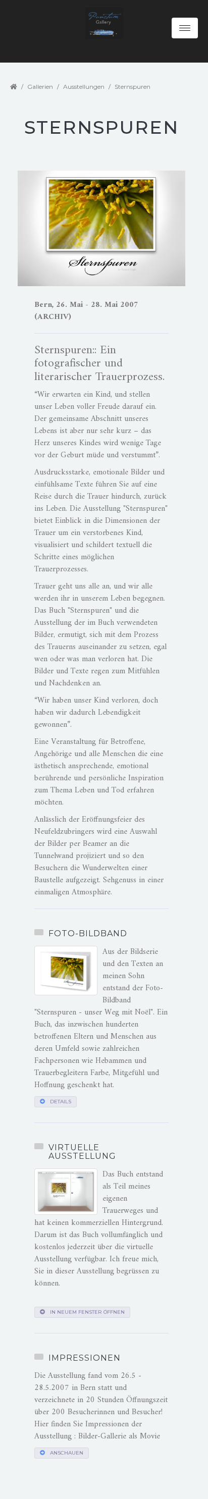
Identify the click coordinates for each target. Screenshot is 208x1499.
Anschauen (66, 1453)
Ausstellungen (84, 86)
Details (60, 1101)
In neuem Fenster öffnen (87, 1312)
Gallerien (40, 86)
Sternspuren (132, 86)
